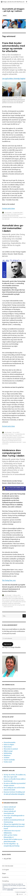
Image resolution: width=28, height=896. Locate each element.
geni (3, 439)
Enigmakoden (20, 437)
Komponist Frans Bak (13, 215)
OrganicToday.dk (11, 803)
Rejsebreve (7, 755)
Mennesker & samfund (16, 214)
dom (15, 437)
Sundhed (6, 757)
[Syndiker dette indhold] (2, 803)
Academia (5, 877)
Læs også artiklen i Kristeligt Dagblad (13, 78)
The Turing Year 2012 (20, 605)
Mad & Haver (8, 747)
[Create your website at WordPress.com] (14, 1)
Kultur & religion (6, 214)
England (17, 600)
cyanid (19, 435)
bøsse (10, 435)
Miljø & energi (8, 751)
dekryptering (10, 437)
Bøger (4, 873)
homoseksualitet (17, 601)
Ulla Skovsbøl (8, 212)
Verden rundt (17, 596)
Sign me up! (7, 644)
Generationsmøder (9, 742)
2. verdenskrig (18, 434)
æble (7, 435)
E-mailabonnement (9, 625)
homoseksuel (8, 439)
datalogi (4, 437)
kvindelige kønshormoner (14, 440)
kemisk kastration (16, 439)
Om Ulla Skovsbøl (7, 866)
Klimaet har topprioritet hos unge (14, 824)
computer (15, 435)
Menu (4, 15)
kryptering (5, 440)
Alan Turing (12, 598)
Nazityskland (12, 442)
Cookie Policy (10, 889)
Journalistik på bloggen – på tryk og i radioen (13, 10)
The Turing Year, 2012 (9, 580)
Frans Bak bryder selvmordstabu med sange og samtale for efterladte (13, 47)
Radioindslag (8, 753)
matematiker (5, 442)
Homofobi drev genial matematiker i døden (13, 228)
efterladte (4, 215)
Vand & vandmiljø (9, 759)
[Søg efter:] (12, 616)
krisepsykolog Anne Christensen (10, 217)
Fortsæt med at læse (8, 208)
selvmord (7, 219)
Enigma (22, 600)
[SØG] (24, 615)
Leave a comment (8, 606)
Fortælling (5, 881)
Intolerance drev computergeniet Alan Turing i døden (13, 453)
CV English (5, 869)
